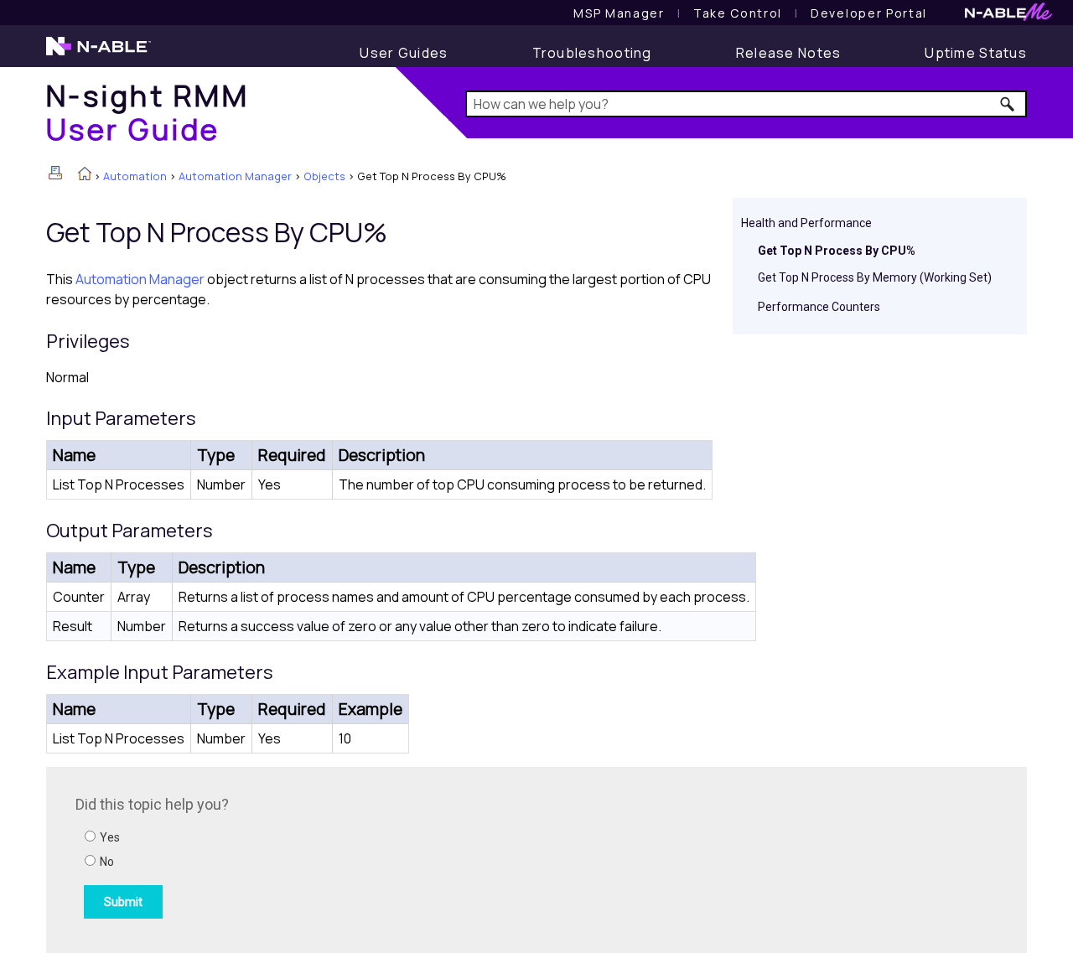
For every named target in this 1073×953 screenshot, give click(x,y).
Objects (324, 176)
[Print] (55, 172)
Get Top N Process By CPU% (836, 250)
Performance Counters (819, 306)
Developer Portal (869, 13)
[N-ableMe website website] (1008, 16)
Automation (135, 176)
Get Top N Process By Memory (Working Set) (875, 277)
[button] (1008, 104)
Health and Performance (806, 223)
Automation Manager (235, 176)
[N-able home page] (98, 53)
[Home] (84, 175)
